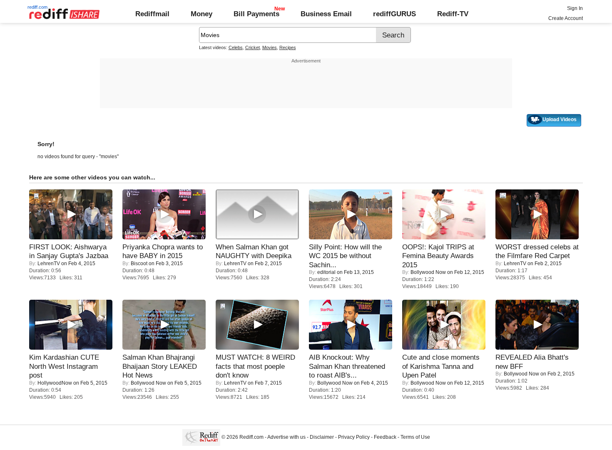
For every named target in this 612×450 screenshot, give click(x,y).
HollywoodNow (54, 383)
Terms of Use (415, 437)
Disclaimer (322, 437)
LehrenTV (48, 263)
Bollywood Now (428, 272)
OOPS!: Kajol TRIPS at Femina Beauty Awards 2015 (438, 256)
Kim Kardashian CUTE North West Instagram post (64, 366)
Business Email (326, 13)
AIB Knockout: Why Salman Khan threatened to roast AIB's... (347, 366)
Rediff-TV (452, 13)
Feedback (385, 437)
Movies (269, 47)
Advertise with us (286, 437)
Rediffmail (152, 13)
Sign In (575, 8)
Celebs (236, 47)
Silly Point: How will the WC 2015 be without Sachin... (345, 256)
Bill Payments (256, 13)
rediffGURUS (394, 13)
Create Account (565, 18)
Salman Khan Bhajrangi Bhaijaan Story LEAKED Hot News (159, 366)
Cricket (252, 47)
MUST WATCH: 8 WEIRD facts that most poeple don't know (255, 366)
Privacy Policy (354, 437)
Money (201, 13)
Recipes (287, 47)
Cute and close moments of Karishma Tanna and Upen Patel (441, 366)
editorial (326, 272)
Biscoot (139, 263)
